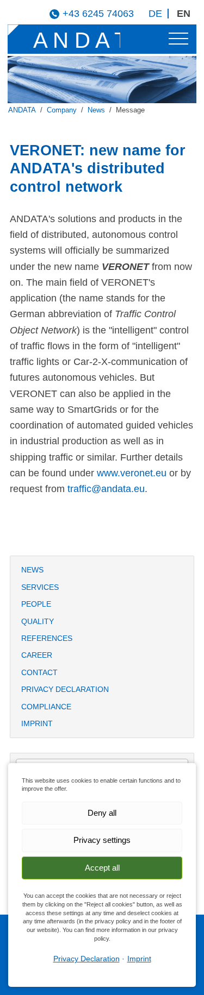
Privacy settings (102, 840)
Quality (37, 621)
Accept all (102, 867)
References (46, 638)
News (96, 110)
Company (62, 110)
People (36, 604)
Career (36, 655)
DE (155, 13)
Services (40, 587)
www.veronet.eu (131, 473)
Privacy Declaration (65, 689)
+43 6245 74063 (98, 13)
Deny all (102, 812)
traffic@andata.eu (106, 488)
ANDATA (22, 110)
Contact (39, 672)
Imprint (37, 723)
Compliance (46, 706)
